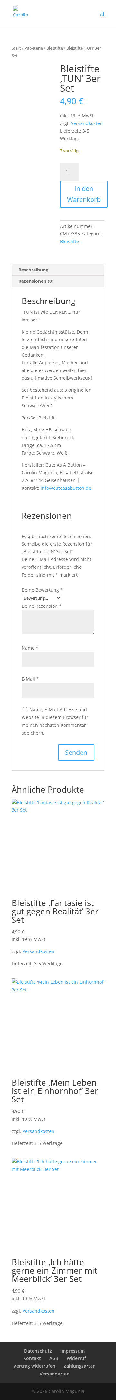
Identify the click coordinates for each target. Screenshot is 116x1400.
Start (16, 48)
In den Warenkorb (84, 194)
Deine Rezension (42, 606)
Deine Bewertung (42, 590)
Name (30, 648)
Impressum (72, 1351)
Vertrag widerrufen (34, 1366)
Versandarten (55, 1374)
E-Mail (30, 679)
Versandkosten (87, 123)
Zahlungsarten (80, 1366)
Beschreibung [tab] (33, 270)
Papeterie (33, 48)
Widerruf (76, 1358)
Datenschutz (38, 1351)
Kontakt (32, 1358)
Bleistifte (54, 48)
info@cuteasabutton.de (66, 488)
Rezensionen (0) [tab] (35, 281)
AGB (53, 1358)
